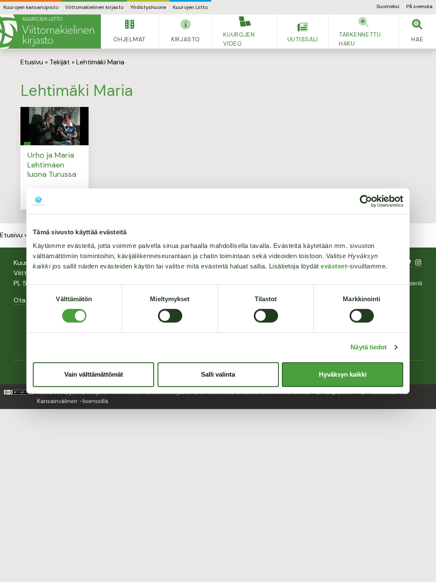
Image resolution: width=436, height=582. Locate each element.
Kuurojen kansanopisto (30, 7)
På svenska (419, 6)
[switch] (170, 316)
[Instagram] (418, 262)
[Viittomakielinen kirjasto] (50, 31)
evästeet (334, 266)
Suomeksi (387, 6)
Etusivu (31, 62)
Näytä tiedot (368, 347)
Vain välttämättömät (93, 374)
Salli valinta (218, 374)
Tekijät (59, 62)
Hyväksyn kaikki (343, 374)
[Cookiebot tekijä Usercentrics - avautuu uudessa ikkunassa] (366, 201)
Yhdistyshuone (148, 7)
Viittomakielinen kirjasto (94, 7)
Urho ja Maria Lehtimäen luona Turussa (51, 164)
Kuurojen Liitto (190, 7)
